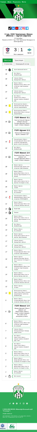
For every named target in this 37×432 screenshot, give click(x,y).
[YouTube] (16, 29)
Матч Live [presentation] (7, 60)
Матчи (24, 2)
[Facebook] (20, 29)
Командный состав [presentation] (22, 64)
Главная (3, 2)
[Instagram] (23, 29)
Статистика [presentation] (8, 64)
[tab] (8, 60)
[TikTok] (9, 29)
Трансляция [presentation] (19, 60)
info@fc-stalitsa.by (7, 413)
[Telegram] (27, 29)
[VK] (13, 29)
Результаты (17, 2)
